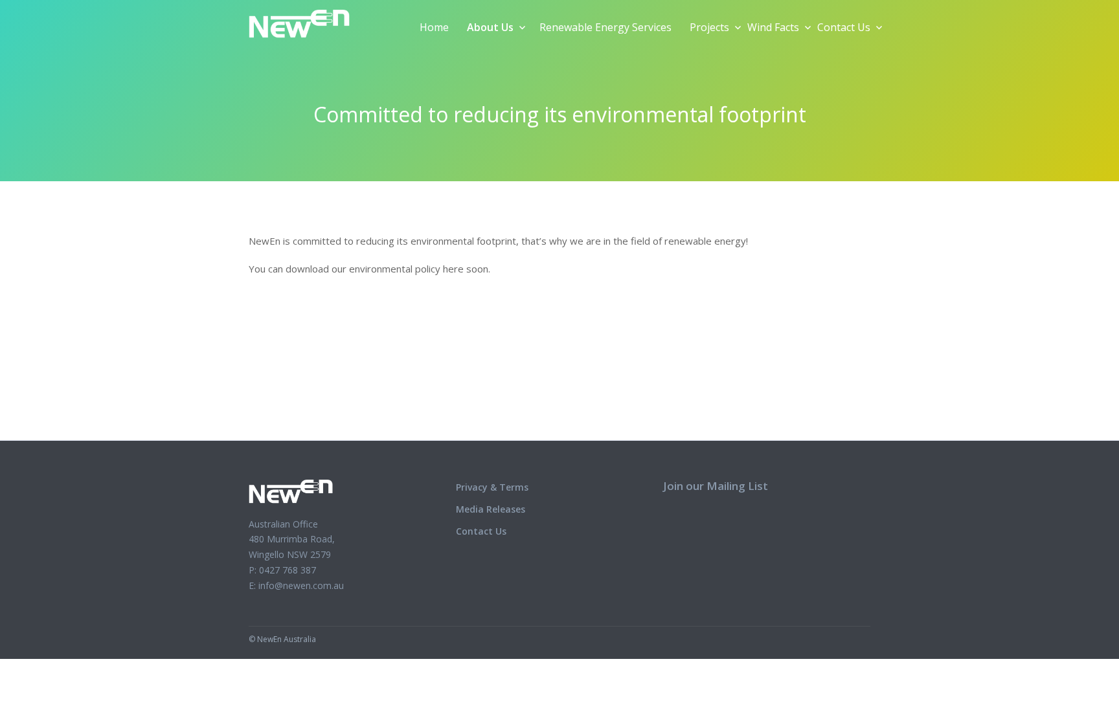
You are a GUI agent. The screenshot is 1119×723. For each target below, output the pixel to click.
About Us (490, 27)
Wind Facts (773, 27)
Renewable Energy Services (605, 27)
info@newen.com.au (301, 585)
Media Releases (490, 509)
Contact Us (843, 27)
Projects (709, 27)
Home (434, 27)
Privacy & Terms (492, 487)
